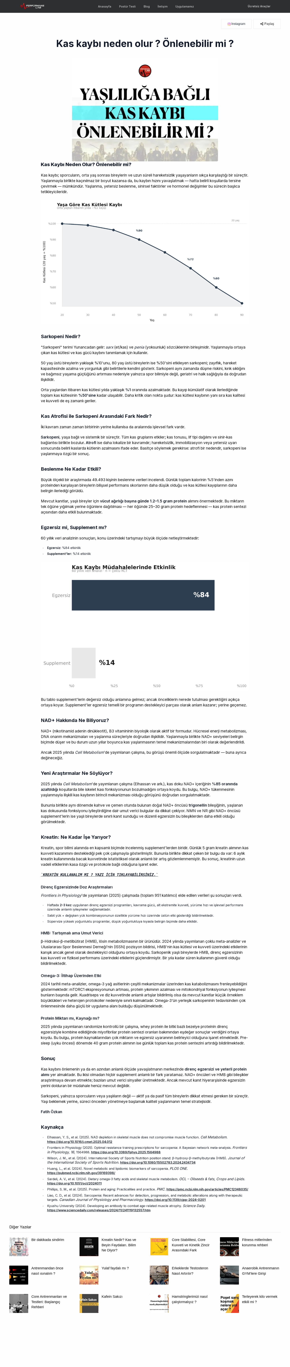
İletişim (162, 6)
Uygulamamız (184, 6)
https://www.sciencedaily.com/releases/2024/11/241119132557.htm (99, 1210)
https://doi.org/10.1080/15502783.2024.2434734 (158, 1162)
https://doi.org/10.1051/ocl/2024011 (74, 1183)
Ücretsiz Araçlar (259, 6)
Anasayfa (104, 6)
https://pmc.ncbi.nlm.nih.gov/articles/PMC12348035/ (207, 1189)
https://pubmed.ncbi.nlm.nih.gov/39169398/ (81, 1173)
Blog (147, 6)
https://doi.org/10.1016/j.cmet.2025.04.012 (79, 1142)
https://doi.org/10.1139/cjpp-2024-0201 (175, 1200)
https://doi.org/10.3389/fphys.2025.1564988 (126, 1152)
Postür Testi (127, 6)
